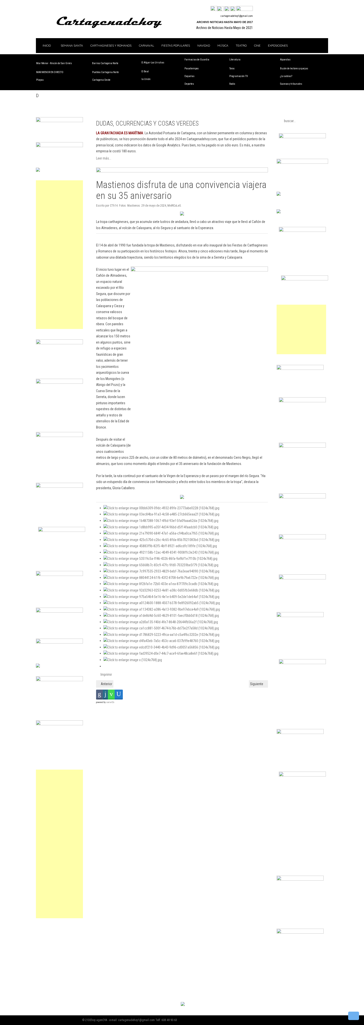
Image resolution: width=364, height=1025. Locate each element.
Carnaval (146, 45)
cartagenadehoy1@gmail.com (237, 16)
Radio (232, 83)
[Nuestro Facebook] (213, 9)
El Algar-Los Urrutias (152, 62)
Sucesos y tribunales (291, 83)
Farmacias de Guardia (196, 59)
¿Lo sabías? (286, 76)
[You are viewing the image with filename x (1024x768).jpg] (133, 660)
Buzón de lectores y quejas (294, 68)
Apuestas (285, 59)
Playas (40, 79)
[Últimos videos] (227, 9)
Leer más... (103, 158)
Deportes (189, 83)
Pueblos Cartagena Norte (105, 72)
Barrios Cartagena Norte (105, 63)
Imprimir (106, 674)
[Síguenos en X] (220, 9)
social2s (110, 702)
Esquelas (189, 76)
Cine (257, 45)
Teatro (241, 45)
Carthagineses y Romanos (110, 45)
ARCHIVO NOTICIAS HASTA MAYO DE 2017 (225, 22)
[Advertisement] (59, 254)
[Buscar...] (244, 9)
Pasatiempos (191, 68)
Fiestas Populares (175, 45)
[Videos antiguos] (232, 9)
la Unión (146, 79)
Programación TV (238, 76)
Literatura (234, 59)
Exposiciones (278, 45)
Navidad (203, 45)
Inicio (46, 45)
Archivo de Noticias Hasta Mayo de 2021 (224, 28)
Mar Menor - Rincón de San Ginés (54, 63)
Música (222, 45)
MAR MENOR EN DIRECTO (49, 72)
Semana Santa (72, 45)
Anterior (106, 684)
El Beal (145, 71)
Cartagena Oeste (101, 79)
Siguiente (257, 684)
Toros (231, 68)
